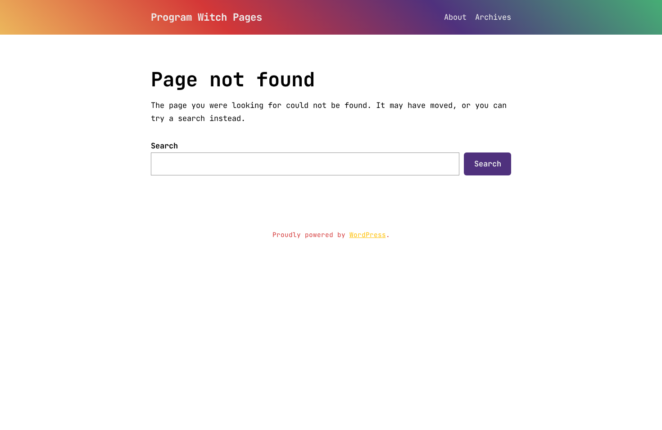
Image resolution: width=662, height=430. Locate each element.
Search (164, 146)
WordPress (367, 234)
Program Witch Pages (206, 17)
